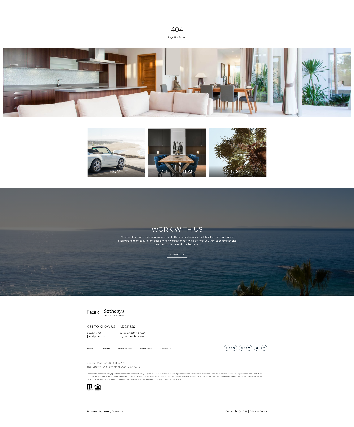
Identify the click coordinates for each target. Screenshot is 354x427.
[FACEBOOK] (227, 348)
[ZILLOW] (256, 348)
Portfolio (106, 348)
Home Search (125, 348)
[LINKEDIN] (241, 348)
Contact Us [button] (177, 254)
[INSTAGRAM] (234, 348)
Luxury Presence (113, 411)
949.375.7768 (94, 332)
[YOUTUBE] (249, 348)
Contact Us (165, 349)
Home (90, 348)
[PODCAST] (264, 348)
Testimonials (146, 348)
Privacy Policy (258, 411)
